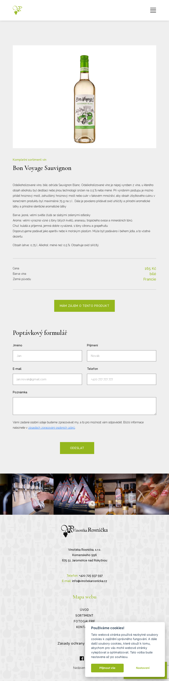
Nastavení (142, 667)
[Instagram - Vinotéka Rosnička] (33, 494)
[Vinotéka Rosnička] (17, 10)
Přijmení (92, 345)
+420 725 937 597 (91, 575)
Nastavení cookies (84, 667)
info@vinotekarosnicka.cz (89, 581)
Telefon (92, 368)
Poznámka (20, 392)
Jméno (17, 345)
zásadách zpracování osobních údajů (51, 427)
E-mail (17, 368)
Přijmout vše (107, 667)
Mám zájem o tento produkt (84, 305)
